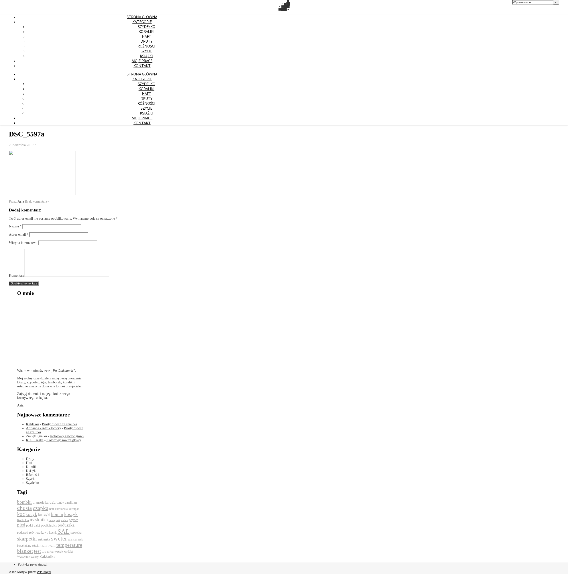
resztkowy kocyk (46, 532)
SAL (63, 531)
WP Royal (44, 572)
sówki (35, 545)
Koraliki (146, 31)
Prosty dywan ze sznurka (59, 424)
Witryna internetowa (23, 243)
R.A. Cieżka (34, 440)
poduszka (66, 525)
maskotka (39, 519)
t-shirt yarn (47, 545)
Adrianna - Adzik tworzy (43, 428)
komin (57, 514)
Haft (146, 36)
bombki (24, 502)
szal (70, 539)
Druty (146, 41)
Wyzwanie (23, 556)
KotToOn (23, 520)
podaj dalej (33, 525)
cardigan (71, 502)
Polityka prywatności (32, 564)
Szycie (146, 51)
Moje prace (142, 60)
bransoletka (41, 502)
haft (51, 509)
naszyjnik (54, 520)
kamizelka (61, 509)
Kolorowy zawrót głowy (67, 436)
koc (21, 514)
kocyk (31, 514)
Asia (21, 201)
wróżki (68, 551)
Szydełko (146, 26)
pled (21, 525)
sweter (59, 538)
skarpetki (27, 539)
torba (50, 551)
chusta (24, 508)
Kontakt (142, 65)
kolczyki (44, 515)
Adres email (18, 234)
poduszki (22, 532)
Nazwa (15, 226)
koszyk (71, 514)
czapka (40, 508)
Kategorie (142, 21)
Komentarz (16, 275)
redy (32, 532)
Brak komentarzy (37, 201)
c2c (52, 502)
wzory (35, 556)
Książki (146, 55)
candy (60, 502)
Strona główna (142, 16)
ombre (64, 520)
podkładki (49, 525)
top (44, 551)
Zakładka (47, 556)
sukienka (44, 539)
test (37, 551)
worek (58, 551)
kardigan (74, 509)
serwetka (76, 532)
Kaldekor (32, 424)
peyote (73, 520)
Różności (146, 46)
